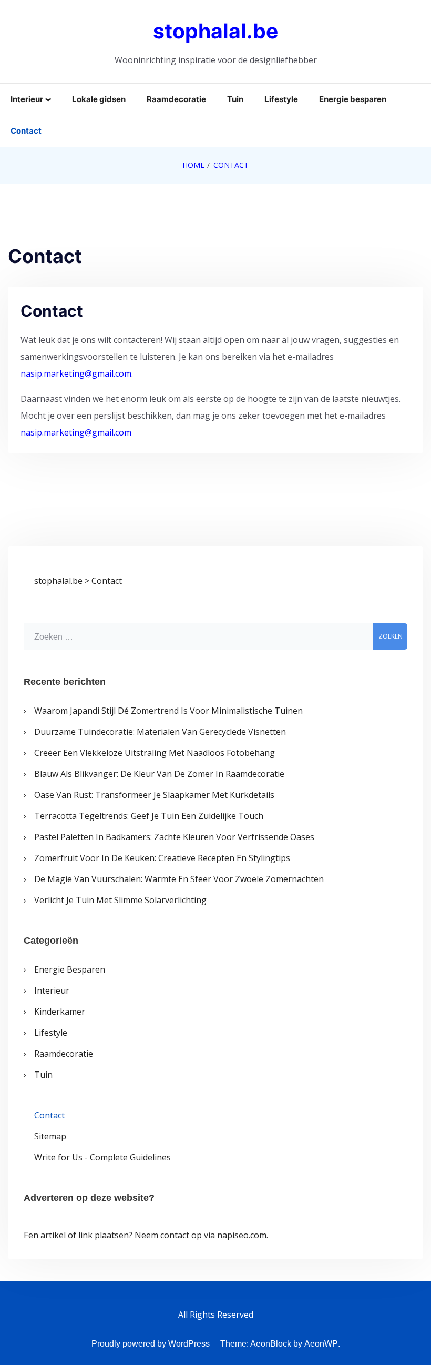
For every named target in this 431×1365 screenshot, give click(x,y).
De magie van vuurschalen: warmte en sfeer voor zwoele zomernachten (179, 879)
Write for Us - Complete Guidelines (102, 1157)
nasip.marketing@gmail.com (75, 373)
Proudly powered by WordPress (150, 1343)
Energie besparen (352, 99)
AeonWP (321, 1343)
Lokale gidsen (99, 99)
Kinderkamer (59, 1011)
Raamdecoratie (176, 99)
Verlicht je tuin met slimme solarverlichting (120, 900)
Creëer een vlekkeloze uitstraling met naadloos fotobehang (154, 753)
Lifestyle (281, 99)
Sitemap (50, 1136)
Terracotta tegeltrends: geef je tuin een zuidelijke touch (148, 816)
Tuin (235, 99)
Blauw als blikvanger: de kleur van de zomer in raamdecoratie (159, 774)
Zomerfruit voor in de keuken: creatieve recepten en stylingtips (162, 858)
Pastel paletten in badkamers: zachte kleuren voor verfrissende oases (174, 837)
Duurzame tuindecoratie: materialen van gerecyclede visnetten (160, 731)
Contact (26, 131)
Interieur (27, 99)
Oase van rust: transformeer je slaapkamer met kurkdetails (154, 795)
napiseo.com (241, 1235)
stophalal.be (215, 31)
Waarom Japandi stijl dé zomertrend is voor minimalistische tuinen (168, 710)
